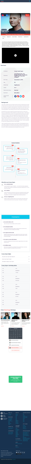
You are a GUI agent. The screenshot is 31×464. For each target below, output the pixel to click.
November (17, 422)
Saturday (17, 436)
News (9, 422)
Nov (10, 328)
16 (15, 334)
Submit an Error (10, 428)
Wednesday (17, 434)
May (16, 417)
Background (9, 36)
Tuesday (17, 433)
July (16, 419)
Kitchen (24, 418)
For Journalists (10, 419)
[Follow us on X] (22, 452)
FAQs (3, 38)
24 (17, 336)
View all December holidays (15, 350)
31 (17, 337)
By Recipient (24, 428)
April (16, 416)
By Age (24, 425)
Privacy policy (14, 459)
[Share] (7, 15)
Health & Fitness (25, 416)
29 (13, 337)
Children (24, 415)
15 (13, 334)
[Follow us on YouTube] (16, 452)
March (16, 415)
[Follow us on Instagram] (20, 452)
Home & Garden (25, 417)
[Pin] (2, 15)
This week (17, 430)
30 (15, 337)
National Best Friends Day (26, 438)
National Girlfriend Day (26, 432)
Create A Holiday (10, 432)
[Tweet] (4, 15)
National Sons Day (25, 434)
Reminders (9, 423)
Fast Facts (3, 36)
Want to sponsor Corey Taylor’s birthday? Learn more (15, 34)
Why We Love (20, 36)
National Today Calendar (19, 440)
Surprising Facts (26, 36)
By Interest (24, 426)
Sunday (17, 431)
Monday (17, 432)
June (16, 418)
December (17, 423)
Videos (9, 424)
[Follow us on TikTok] (24, 452)
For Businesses (10, 418)
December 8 (17, 270)
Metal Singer (4, 29)
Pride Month (24, 437)
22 (13, 336)
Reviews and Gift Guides (19, 443)
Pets (23, 419)
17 (17, 334)
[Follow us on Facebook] (18, 452)
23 (15, 336)
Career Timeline (14, 36)
